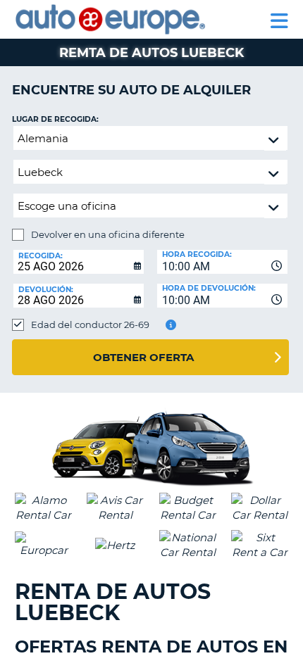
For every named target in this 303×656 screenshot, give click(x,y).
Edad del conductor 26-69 (90, 324)
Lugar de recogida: (55, 119)
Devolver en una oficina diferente (108, 234)
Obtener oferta (143, 357)
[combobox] (222, 262)
